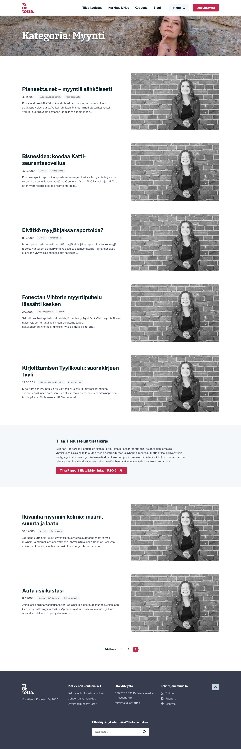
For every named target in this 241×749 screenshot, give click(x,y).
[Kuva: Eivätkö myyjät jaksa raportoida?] (175, 242)
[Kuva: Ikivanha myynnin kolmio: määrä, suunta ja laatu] (175, 532)
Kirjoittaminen (74, 382)
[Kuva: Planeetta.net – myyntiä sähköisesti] (175, 101)
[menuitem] (92, 8)
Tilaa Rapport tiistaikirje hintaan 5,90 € (88, 470)
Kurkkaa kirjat (118, 7)
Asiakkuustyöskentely (50, 97)
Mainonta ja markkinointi (51, 382)
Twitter (169, 693)
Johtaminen (55, 238)
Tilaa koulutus (92, 7)
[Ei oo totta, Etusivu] (28, 8)
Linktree (170, 703)
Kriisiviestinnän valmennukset (86, 693)
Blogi (157, 7)
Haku (177, 8)
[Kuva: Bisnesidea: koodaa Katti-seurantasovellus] (175, 172)
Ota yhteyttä (206, 8)
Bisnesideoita (57, 170)
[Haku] (144, 732)
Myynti (43, 170)
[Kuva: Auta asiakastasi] (175, 603)
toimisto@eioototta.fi (128, 702)
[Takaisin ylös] (215, 687)
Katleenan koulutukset (84, 686)
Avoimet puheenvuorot (82, 703)
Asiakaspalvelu (73, 97)
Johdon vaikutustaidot (82, 698)
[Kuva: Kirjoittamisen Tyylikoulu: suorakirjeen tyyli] (175, 383)
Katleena (141, 7)
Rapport (170, 698)
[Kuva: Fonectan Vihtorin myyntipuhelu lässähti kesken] (175, 313)
